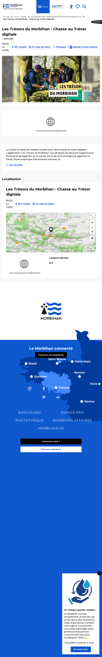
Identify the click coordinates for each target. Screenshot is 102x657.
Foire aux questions (51, 449)
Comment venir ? (51, 441)
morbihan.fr (51, 428)
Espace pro (72, 412)
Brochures (29, 412)
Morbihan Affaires (72, 420)
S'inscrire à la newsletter (51, 355)
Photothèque (29, 420)
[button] (84, 6)
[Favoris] (78, 6)
